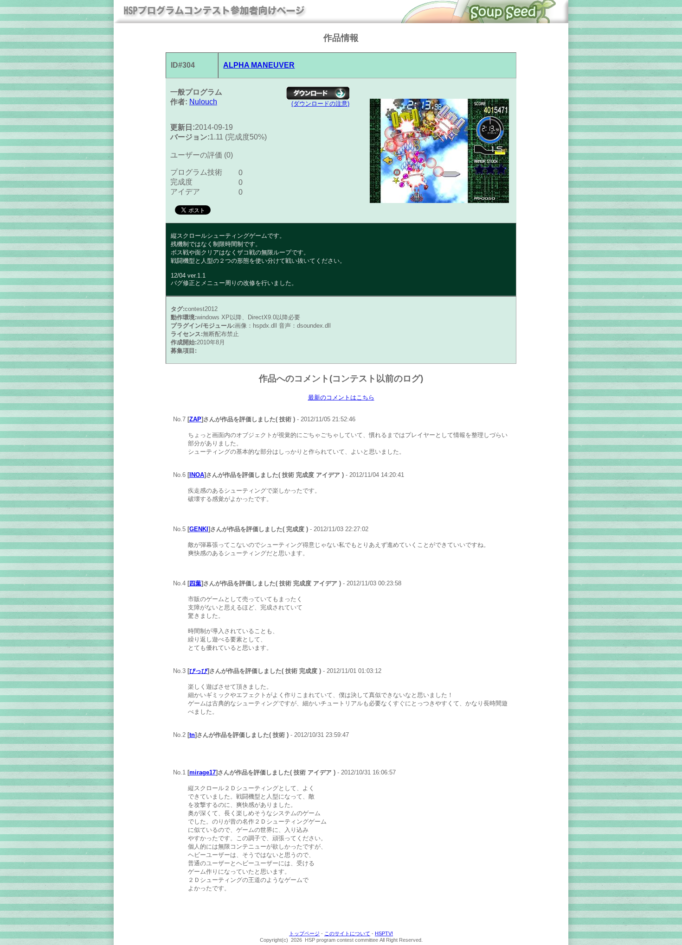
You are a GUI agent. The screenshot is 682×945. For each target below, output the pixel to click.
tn (192, 734)
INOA (196, 474)
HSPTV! (384, 933)
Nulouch (203, 102)
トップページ (304, 933)
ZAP (195, 419)
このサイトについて (347, 933)
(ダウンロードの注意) (320, 103)
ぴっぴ (198, 670)
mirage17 (202, 772)
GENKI (198, 529)
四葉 (195, 583)
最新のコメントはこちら (341, 397)
